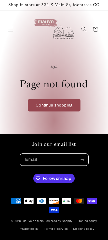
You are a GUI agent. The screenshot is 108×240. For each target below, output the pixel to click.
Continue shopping (54, 105)
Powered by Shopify (59, 220)
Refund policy (87, 220)
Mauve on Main (33, 220)
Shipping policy (84, 228)
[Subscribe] (82, 159)
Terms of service (56, 228)
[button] (10, 29)
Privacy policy (29, 228)
